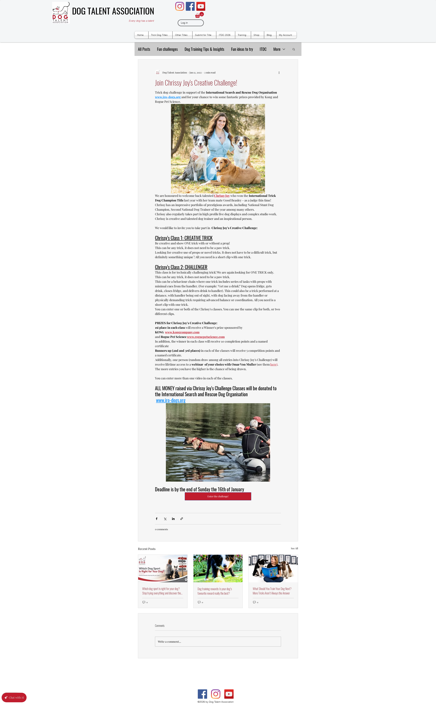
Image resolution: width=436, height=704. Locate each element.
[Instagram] (179, 6)
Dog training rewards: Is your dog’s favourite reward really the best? (215, 591)
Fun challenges (167, 49)
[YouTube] (200, 6)
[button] (199, 15)
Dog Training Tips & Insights (204, 49)
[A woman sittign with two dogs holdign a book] (273, 568)
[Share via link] (181, 518)
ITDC (263, 49)
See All (294, 548)
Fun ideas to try (242, 49)
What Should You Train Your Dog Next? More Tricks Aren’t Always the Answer (272, 590)
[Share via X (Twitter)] (165, 518)
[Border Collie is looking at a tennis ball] (218, 568)
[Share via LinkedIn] (173, 518)
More (277, 49)
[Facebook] (190, 6)
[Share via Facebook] (156, 518)
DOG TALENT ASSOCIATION (113, 10)
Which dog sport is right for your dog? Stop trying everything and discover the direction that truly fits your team (161, 590)
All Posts (144, 49)
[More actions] (279, 72)
